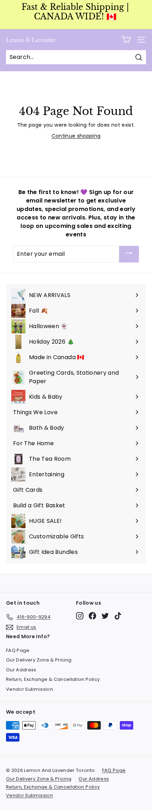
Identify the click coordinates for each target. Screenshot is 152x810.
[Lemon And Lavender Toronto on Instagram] (79, 615)
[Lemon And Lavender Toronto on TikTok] (118, 615)
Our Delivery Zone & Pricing (38, 660)
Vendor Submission (29, 689)
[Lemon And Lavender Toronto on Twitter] (105, 615)
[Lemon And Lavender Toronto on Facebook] (92, 615)
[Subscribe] (129, 254)
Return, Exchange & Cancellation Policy (53, 679)
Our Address (21, 669)
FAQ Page (18, 650)
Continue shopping (76, 135)
